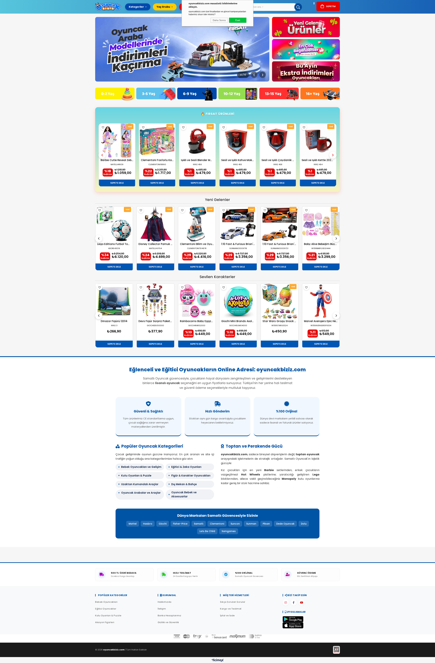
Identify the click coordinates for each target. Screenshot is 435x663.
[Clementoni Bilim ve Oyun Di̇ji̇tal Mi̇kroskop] (196, 224)
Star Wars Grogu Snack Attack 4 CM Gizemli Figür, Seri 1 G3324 (279, 321)
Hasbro (147, 523)
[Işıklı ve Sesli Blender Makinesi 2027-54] (197, 140)
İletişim (162, 608)
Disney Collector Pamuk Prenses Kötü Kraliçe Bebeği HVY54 (155, 244)
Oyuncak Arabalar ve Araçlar (141, 492)
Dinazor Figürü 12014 (114, 321)
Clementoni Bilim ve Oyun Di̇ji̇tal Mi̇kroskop (197, 244)
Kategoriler (136, 6)
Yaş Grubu (163, 6)
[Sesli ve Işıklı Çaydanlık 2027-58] (278, 140)
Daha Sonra (219, 20)
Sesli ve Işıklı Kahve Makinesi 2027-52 (237, 160)
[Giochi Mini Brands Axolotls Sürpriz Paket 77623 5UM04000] (238, 301)
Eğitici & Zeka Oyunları (186, 467)
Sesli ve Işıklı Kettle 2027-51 (318, 160)
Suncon (235, 523)
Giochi (163, 523)
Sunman (251, 523)
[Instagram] (286, 602)
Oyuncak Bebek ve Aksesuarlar (184, 494)
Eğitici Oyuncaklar (105, 608)
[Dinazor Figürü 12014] (114, 301)
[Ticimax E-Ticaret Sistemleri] (218, 660)
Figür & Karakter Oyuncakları (190, 475)
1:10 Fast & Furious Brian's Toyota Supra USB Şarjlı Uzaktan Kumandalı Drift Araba (279, 244)
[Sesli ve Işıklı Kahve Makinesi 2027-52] (238, 140)
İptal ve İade (227, 615)
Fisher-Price (180, 523)
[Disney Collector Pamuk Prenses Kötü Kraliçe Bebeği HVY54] (155, 224)
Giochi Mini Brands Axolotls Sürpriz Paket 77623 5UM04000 (238, 321)
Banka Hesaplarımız (169, 615)
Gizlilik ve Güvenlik (168, 622)
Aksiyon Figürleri (104, 622)
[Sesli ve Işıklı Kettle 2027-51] (318, 140)
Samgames (229, 531)
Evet (237, 20)
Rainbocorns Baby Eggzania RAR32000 (197, 321)
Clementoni (217, 523)
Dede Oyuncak (285, 523)
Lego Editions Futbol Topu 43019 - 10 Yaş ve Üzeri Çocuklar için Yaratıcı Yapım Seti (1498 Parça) (114, 244)
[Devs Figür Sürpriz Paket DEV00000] (155, 301)
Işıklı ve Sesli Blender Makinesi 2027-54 (197, 160)
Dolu (304, 523)
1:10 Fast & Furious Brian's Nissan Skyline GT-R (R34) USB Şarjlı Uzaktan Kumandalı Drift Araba (238, 244)
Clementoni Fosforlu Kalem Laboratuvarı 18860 (157, 160)
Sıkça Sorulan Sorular (232, 602)
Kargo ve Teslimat (230, 608)
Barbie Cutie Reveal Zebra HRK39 (117, 160)
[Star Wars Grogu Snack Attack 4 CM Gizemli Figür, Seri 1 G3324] (279, 301)
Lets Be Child (207, 531)
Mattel (133, 523)
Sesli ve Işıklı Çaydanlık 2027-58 (278, 160)
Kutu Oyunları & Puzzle (136, 475)
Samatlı (198, 523)
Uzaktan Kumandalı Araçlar (139, 484)
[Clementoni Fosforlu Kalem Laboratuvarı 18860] (157, 140)
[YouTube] (302, 602)
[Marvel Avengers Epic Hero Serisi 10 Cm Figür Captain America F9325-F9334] (321, 301)
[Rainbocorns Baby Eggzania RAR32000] (196, 301)
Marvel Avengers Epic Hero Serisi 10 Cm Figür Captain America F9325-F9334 (321, 321)
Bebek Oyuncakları (106, 602)
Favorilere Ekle (103, 127)
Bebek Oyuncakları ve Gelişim (141, 467)
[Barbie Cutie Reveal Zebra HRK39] (117, 140)
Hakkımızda (164, 602)
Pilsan (266, 523)
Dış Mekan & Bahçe (184, 484)
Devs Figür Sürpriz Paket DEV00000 (155, 321)
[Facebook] (294, 602)
